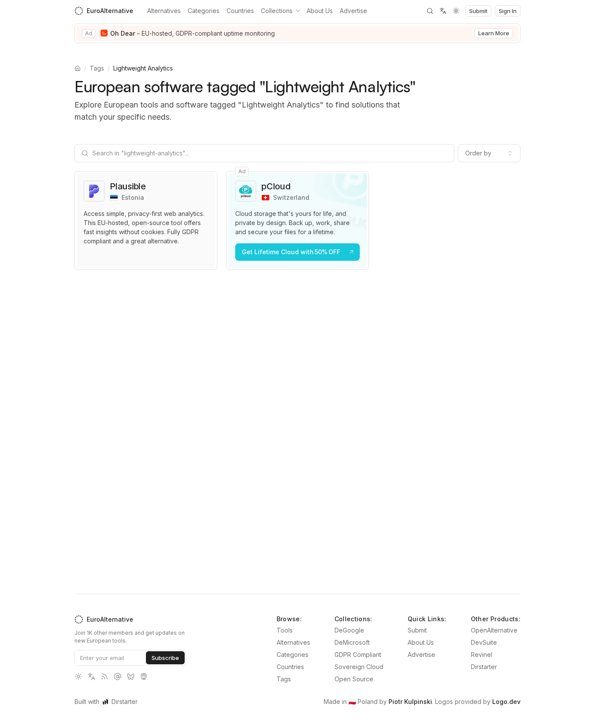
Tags (97, 68)
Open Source (354, 679)
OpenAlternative (494, 630)
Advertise (353, 10)
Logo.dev (506, 701)
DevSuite (484, 642)
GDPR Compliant (358, 654)
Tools (285, 630)
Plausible (128, 186)
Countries (240, 10)
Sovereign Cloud (359, 666)
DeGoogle (349, 630)
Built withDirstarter (106, 701)
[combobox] (489, 153)
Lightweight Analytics (143, 68)
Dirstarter (484, 666)
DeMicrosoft (352, 642)
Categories (204, 10)
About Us (320, 10)
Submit (417, 630)
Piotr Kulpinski (410, 701)
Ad (88, 33)
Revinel (481, 654)
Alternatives (164, 10)
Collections (277, 10)
